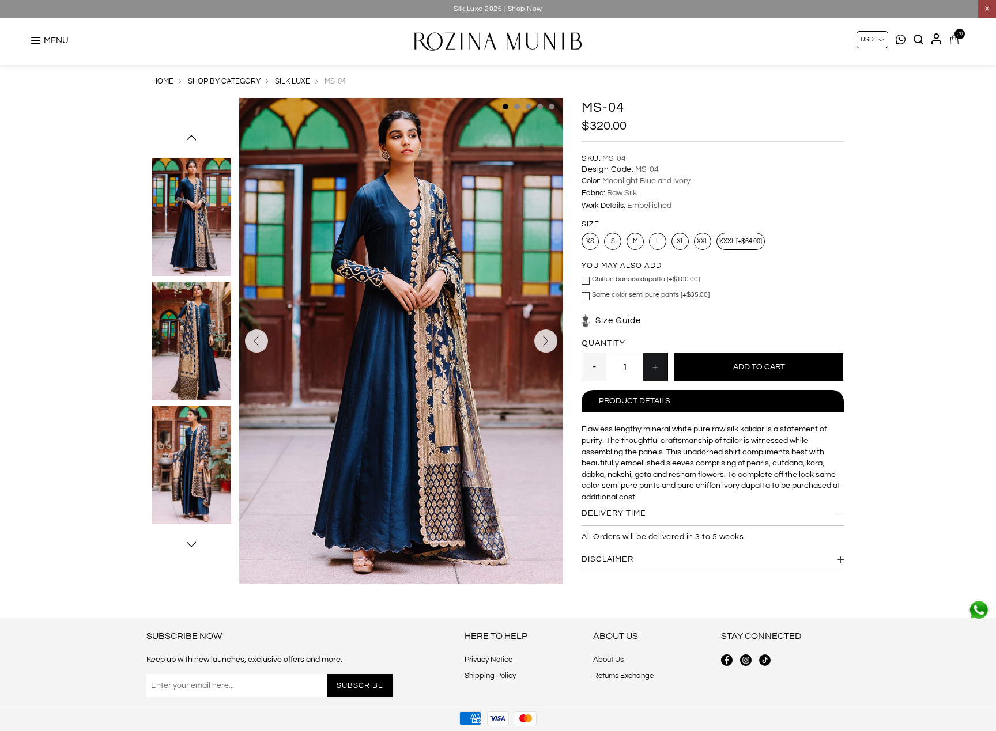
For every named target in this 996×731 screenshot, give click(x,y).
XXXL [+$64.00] (740, 241)
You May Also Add (622, 266)
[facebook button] (727, 660)
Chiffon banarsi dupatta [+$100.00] (646, 279)
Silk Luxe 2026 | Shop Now (498, 9)
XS (590, 241)
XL (680, 241)
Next (191, 544)
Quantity (603, 343)
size (590, 224)
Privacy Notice (488, 660)
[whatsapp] (978, 610)
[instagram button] (746, 660)
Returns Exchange (623, 676)
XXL (702, 241)
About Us (608, 660)
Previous (191, 137)
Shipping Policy (490, 676)
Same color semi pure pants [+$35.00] (651, 294)
